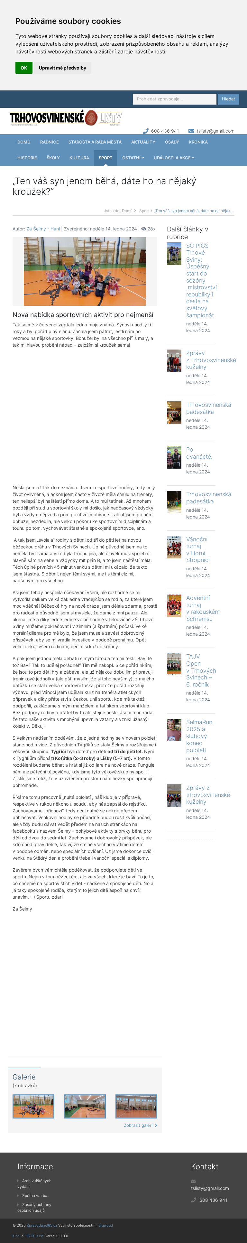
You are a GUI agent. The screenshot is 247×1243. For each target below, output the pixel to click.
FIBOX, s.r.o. (34, 1236)
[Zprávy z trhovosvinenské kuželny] (174, 795)
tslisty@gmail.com (215, 131)
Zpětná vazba (34, 1195)
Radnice (49, 142)
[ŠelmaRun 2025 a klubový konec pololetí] (174, 730)
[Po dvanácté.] (174, 457)
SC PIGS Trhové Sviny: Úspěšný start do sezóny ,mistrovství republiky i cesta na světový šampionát (201, 280)
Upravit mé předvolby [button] (62, 67)
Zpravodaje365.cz (42, 1225)
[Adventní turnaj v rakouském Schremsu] (174, 605)
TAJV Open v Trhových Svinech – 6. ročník (201, 670)
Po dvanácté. (199, 453)
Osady (172, 142)
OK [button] (24, 67)
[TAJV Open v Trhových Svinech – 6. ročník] (174, 664)
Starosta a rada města (95, 142)
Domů (24, 142)
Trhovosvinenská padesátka (208, 408)
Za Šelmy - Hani (43, 228)
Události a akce (173, 157)
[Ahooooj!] (85, 271)
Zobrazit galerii (139, 1125)
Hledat (228, 98)
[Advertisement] (85, 416)
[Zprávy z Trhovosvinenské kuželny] (174, 361)
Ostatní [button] (132, 157)
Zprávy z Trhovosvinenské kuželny (211, 360)
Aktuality (143, 142)
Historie (27, 157)
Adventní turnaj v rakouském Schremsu (203, 608)
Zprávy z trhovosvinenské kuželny (208, 794)
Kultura (79, 157)
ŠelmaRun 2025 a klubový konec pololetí (199, 736)
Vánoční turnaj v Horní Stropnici (198, 550)
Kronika (198, 142)
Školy (53, 157)
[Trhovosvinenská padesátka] (174, 412)
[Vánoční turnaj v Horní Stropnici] (174, 547)
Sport (106, 157)
